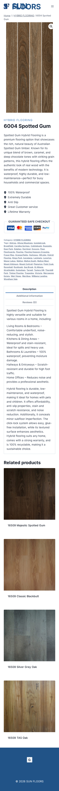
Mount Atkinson (11, 264)
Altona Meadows (25, 243)
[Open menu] (52, 6)
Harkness (33, 255)
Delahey (17, 249)
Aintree (12, 243)
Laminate (38, 258)
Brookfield (8, 246)
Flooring (19, 252)
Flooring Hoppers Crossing (37, 252)
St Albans (38, 267)
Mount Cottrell (26, 264)
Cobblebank (36, 246)
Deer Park (8, 249)
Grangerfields (21, 255)
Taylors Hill (39, 270)
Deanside (47, 246)
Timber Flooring (16, 273)
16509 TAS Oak (18, 737)
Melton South (30, 261)
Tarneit (30, 270)
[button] (51, 26)
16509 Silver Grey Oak (22, 667)
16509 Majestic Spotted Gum (26, 525)
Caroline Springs (22, 246)
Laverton (47, 258)
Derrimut (26, 249)
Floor (42, 249)
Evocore (35, 249)
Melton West (43, 261)
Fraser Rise (9, 255)
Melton (20, 261)
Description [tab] (29, 289)
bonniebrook (39, 243)
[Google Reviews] (29, 759)
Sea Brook (28, 267)
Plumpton (38, 264)
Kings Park (17, 258)
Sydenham (20, 270)
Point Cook (48, 264)
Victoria (38, 273)
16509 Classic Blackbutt (23, 596)
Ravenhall (8, 267)
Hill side (42, 255)
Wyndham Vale (10, 279)
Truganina (29, 273)
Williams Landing (39, 276)
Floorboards (9, 252)
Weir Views (16, 276)
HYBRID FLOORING (18, 120)
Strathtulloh (9, 270)
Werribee (26, 276)
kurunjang (27, 258)
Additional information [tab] (29, 295)
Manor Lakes (10, 261)
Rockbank (18, 267)
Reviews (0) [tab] (29, 302)
